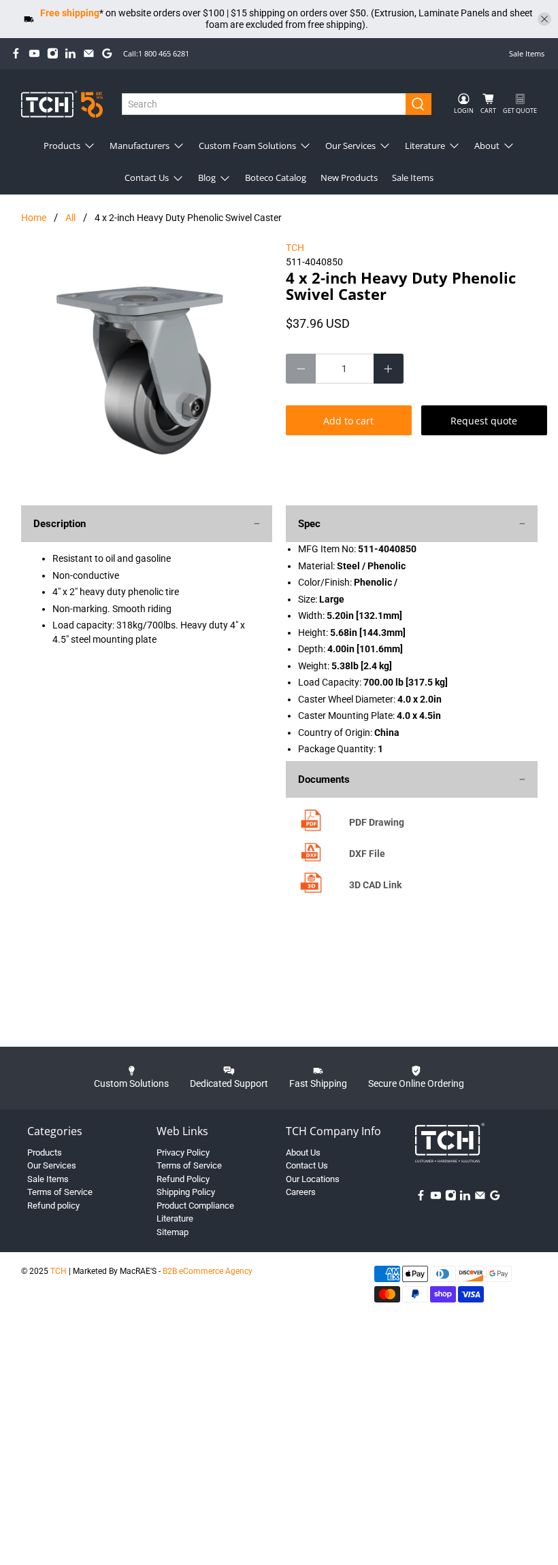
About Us (303, 1152)
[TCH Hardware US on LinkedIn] (70, 53)
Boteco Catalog (275, 177)
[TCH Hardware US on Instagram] (53, 53)
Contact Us (147, 177)
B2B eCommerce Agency (207, 1271)
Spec (309, 524)
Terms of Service (60, 1192)
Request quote (483, 420)
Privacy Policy (183, 1152)
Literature (425, 145)
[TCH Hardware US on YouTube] (34, 53)
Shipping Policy (186, 1192)
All (70, 217)
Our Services (350, 145)
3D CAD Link (375, 884)
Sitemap (172, 1232)
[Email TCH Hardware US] (89, 53)
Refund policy (53, 1205)
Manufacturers (139, 145)
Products (62, 145)
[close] (544, 19)
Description (59, 524)
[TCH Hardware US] (62, 103)
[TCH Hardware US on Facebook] (16, 53)
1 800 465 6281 (163, 53)
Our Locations (313, 1179)
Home (33, 217)
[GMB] (107, 53)
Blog (207, 177)
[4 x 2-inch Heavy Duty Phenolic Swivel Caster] (147, 366)
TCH (295, 247)
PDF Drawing (376, 822)
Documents (324, 779)
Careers (301, 1192)
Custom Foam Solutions (247, 145)
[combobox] (264, 104)
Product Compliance (195, 1205)
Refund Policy (183, 1179)
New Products (349, 177)
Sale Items (526, 53)
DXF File (367, 853)
